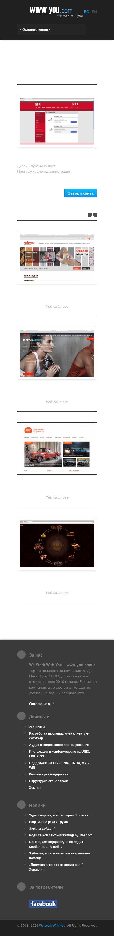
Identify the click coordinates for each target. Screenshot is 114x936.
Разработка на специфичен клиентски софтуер (59, 735)
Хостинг (35, 787)
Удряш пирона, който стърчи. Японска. (59, 815)
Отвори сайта (81, 193)
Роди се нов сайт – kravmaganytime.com (61, 835)
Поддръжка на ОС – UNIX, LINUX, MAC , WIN (60, 765)
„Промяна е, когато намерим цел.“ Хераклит (56, 867)
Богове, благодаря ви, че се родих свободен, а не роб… (56, 844)
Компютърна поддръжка (48, 774)
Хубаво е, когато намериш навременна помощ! (59, 855)
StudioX (64, 165)
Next (95, 215)
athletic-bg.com (57, 390)
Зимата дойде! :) (42, 828)
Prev (90, 215)
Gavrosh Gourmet (57, 581)
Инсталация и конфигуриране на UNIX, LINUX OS (59, 753)
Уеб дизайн (37, 726)
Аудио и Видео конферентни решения (59, 744)
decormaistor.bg (57, 295)
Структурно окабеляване (49, 780)
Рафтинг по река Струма (48, 821)
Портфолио (36, 76)
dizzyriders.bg (57, 485)
